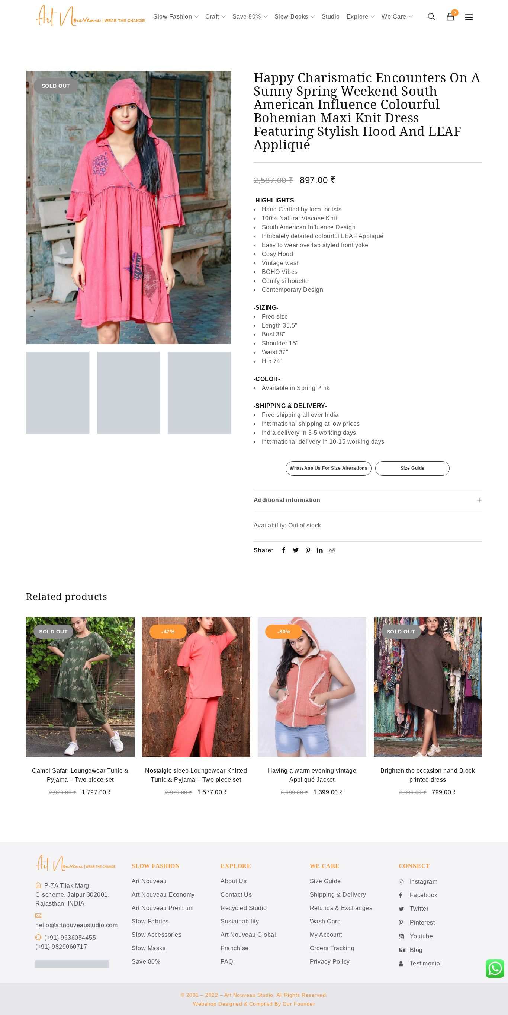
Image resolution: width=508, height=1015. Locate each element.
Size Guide (413, 468)
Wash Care (325, 921)
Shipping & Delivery (338, 894)
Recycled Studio (244, 908)
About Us (234, 881)
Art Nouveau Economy (163, 894)
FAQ (227, 961)
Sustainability (240, 921)
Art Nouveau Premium (163, 908)
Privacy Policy (330, 961)
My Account (326, 935)
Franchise (235, 948)
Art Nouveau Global (248, 935)
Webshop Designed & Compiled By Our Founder (254, 1004)
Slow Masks (148, 948)
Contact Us (236, 894)
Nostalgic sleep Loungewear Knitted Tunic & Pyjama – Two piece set (196, 775)
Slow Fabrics (150, 921)
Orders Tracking (332, 948)
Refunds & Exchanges (341, 908)
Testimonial (426, 963)
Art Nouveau (149, 881)
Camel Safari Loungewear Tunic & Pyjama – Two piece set (80, 775)
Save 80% (146, 961)
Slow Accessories (156, 935)
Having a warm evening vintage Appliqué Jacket (312, 775)
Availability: (270, 525)
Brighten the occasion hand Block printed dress (427, 775)
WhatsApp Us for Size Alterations (328, 468)
